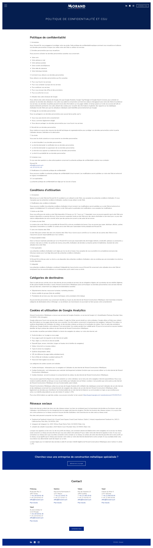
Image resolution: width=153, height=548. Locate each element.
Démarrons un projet (76, 463)
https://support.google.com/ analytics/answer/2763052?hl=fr (102, 395)
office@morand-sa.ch (36, 165)
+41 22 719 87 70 (61, 496)
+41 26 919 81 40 (36, 167)
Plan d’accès (34, 503)
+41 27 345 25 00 (85, 496)
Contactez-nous (142, 6)
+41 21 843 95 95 (109, 496)
